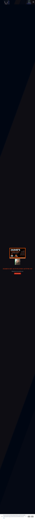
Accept (29, 516)
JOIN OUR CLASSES (17, 273)
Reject (32, 516)
